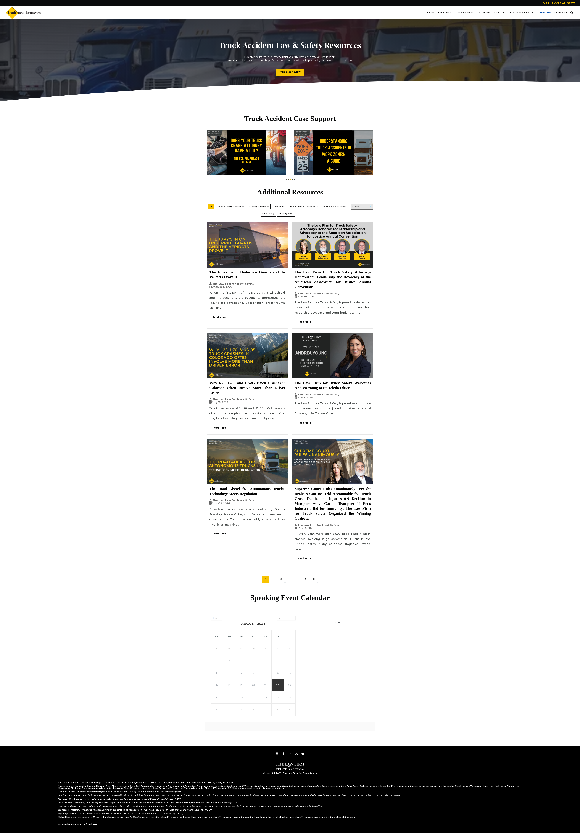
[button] (572, 12)
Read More (219, 317)
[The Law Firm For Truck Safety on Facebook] (283, 754)
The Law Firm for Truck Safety (233, 283)
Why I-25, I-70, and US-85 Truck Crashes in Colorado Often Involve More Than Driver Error (247, 388)
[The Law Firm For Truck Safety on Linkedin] (290, 754)
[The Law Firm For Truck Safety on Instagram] (277, 754)
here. (95, 824)
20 (306, 579)
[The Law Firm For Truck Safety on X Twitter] (296, 754)
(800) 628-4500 (563, 2)
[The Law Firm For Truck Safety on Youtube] (303, 754)
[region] (290, 58)
